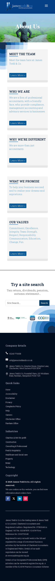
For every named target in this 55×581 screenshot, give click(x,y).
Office (18, 419)
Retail (8, 463)
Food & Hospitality (13, 450)
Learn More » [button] (17, 75)
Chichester (10, 419)
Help (8, 410)
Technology (10, 467)
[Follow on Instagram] (25, 498)
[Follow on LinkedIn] (19, 498)
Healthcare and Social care (17, 454)
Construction (11, 442)
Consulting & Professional (16, 446)
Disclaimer (10, 398)
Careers (9, 414)
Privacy (9, 402)
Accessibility (11, 393)
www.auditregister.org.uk (18, 555)
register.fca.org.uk (36, 563)
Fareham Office (12, 423)
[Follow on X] (13, 498)
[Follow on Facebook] (8, 498)
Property (9, 458)
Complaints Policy (13, 406)
